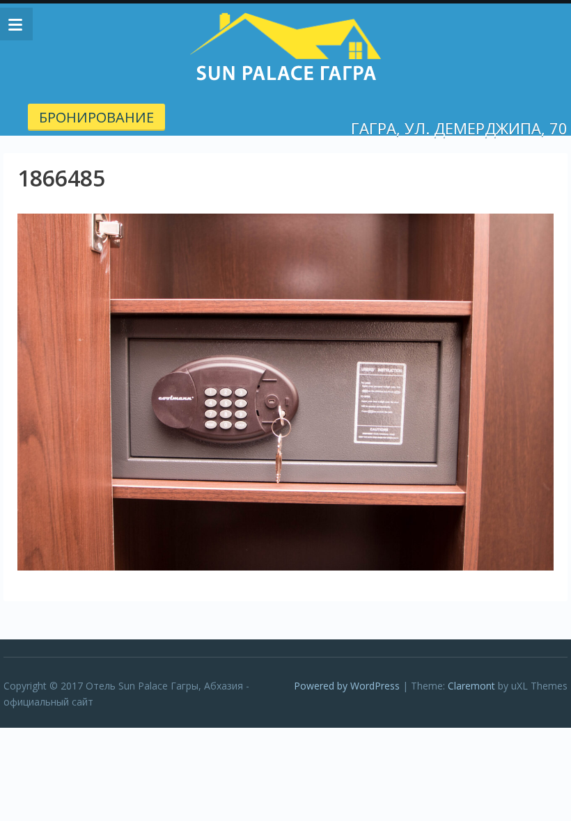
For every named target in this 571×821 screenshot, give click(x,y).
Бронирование (96, 117)
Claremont (471, 685)
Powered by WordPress (347, 685)
